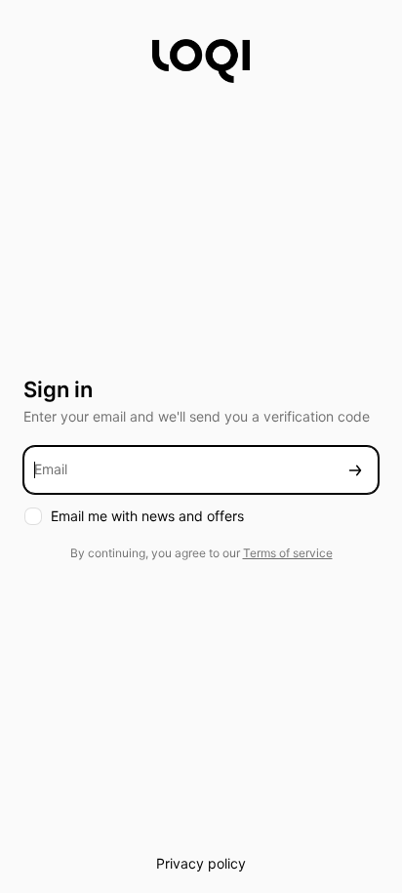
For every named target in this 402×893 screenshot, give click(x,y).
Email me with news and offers (147, 515)
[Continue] (355, 470)
